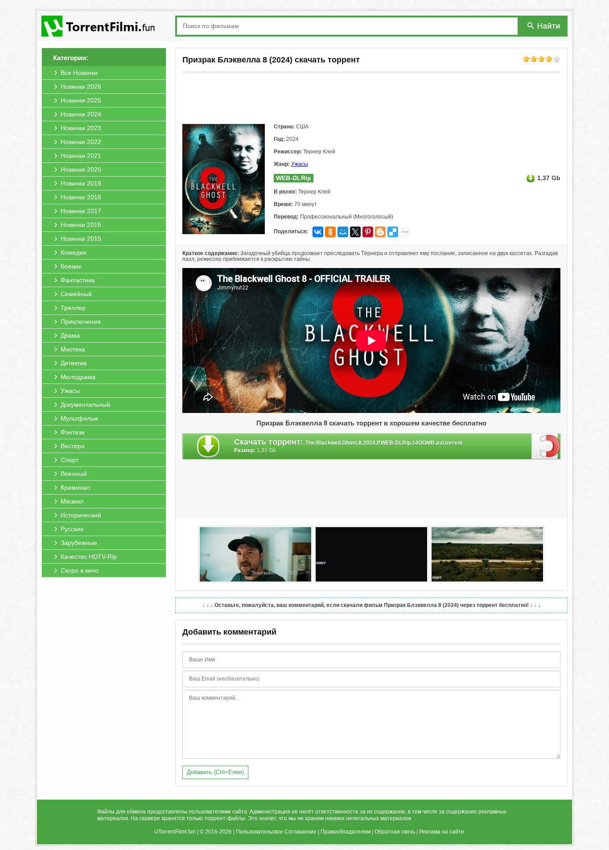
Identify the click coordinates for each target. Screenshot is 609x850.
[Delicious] (392, 232)
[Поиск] (544, 25)
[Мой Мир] (342, 232)
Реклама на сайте (441, 832)
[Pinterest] (367, 232)
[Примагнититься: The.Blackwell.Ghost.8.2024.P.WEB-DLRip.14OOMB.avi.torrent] (545, 446)
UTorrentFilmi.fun (175, 832)
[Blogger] (380, 232)
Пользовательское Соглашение (276, 832)
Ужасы (299, 164)
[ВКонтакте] (318, 232)
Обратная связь (394, 832)
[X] (355, 232)
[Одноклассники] (330, 232)
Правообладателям (345, 832)
